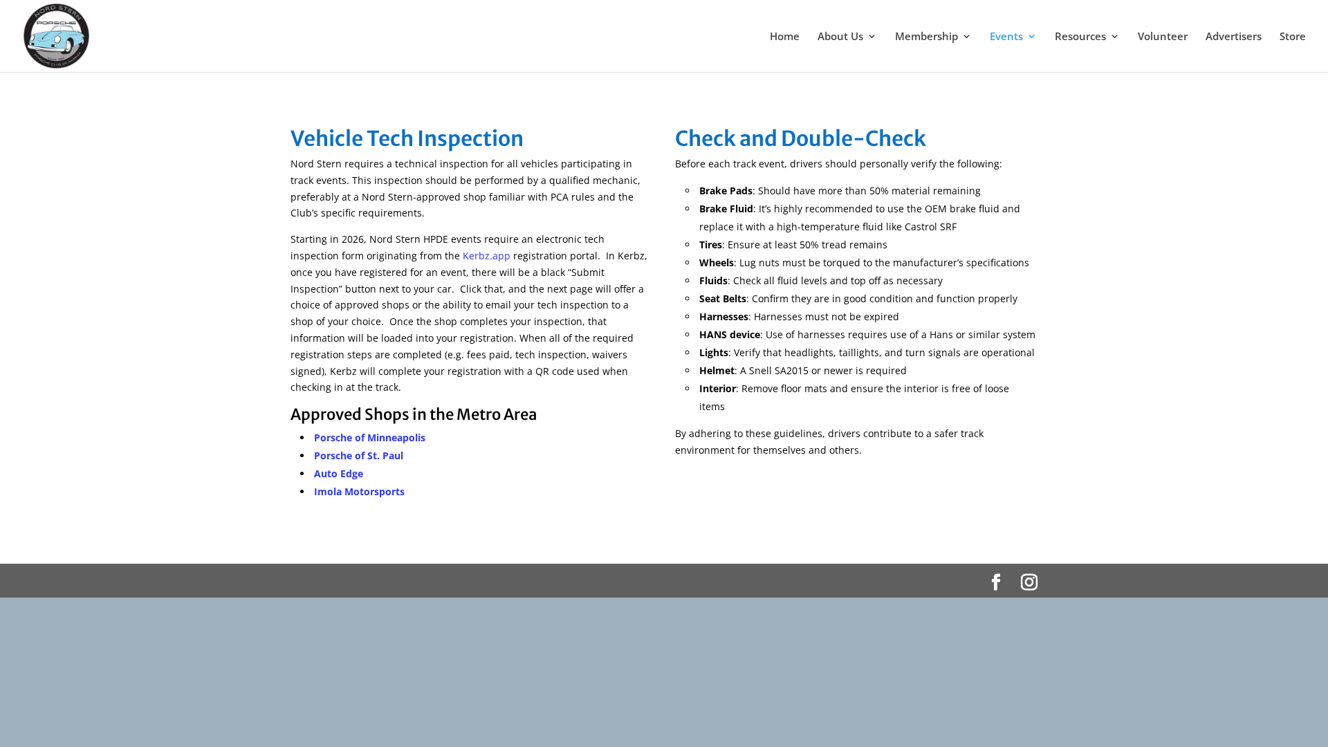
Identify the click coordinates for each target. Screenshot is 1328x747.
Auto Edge (338, 473)
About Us (840, 37)
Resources (1080, 37)
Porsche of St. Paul (358, 455)
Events (1006, 37)
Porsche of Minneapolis (369, 437)
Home (785, 37)
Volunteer (1163, 37)
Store (1293, 37)
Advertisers (1234, 37)
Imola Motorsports (359, 491)
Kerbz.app (486, 255)
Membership (926, 37)
